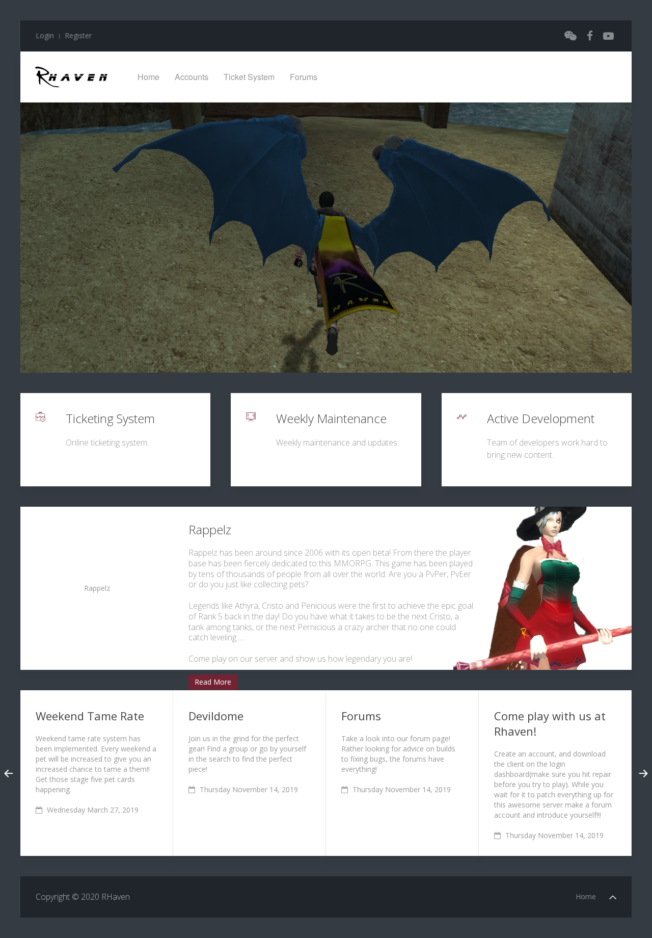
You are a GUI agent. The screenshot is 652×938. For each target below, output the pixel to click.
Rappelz (97, 588)
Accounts (191, 77)
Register (78, 35)
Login (45, 35)
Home (148, 77)
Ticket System (249, 77)
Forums (303, 77)
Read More (213, 682)
